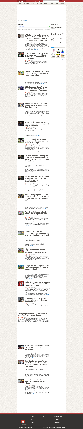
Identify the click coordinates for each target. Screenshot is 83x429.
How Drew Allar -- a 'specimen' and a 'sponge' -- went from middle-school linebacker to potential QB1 (36, 56)
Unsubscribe (58, 427)
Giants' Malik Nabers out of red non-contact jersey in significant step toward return (37, 124)
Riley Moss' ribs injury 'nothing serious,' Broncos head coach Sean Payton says (36, 105)
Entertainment (26, 3)
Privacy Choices (62, 427)
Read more (36, 49)
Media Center (56, 420)
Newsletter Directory (57, 422)
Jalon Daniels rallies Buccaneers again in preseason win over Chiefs (37, 381)
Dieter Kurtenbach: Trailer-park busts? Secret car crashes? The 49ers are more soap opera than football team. (37, 158)
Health (32, 3)
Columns (44, 419)
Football (29, 42)
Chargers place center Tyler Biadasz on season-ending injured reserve (32, 314)
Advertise (44, 427)
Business (20, 3)
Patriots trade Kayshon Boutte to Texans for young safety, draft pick (37, 213)
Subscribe (47, 26)
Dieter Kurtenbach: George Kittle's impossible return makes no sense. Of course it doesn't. (36, 251)
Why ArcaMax (56, 419)
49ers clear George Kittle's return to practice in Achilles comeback (37, 347)
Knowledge (46, 3)
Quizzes (44, 420)
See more (63, 59)
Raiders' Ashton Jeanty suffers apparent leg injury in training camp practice (36, 300)
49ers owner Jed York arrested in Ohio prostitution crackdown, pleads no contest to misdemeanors (37, 179)
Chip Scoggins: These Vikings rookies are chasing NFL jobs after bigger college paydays (36, 89)
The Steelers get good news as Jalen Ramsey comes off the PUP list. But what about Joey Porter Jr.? (37, 197)
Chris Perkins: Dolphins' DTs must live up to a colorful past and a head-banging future (37, 73)
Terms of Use (53, 427)
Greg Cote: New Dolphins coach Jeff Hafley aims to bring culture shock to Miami (37, 267)
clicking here (39, 31)
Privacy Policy (49, 427)
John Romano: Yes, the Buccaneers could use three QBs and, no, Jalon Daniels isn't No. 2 (37, 233)
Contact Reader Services (58, 416)
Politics (52, 3)
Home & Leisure (39, 3)
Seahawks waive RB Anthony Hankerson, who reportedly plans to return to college (37, 141)
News (43, 416)
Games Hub (62, 3)
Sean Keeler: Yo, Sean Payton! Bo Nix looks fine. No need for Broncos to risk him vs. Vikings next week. (36, 363)
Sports (57, 3)
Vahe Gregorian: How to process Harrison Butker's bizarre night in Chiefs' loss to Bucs (37, 284)
